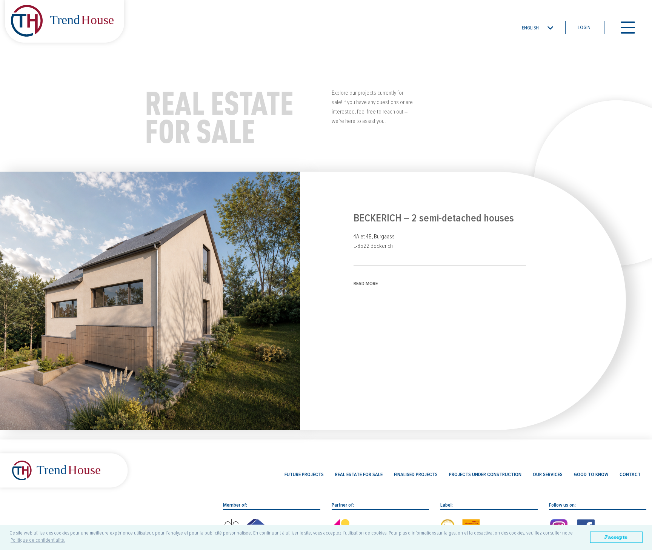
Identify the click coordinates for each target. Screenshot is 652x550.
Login (584, 27)
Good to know (591, 474)
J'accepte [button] (615, 537)
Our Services (548, 474)
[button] (538, 27)
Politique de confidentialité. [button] (38, 540)
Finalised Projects (416, 474)
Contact (630, 474)
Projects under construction (485, 474)
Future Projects (304, 474)
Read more (366, 283)
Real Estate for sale (359, 474)
